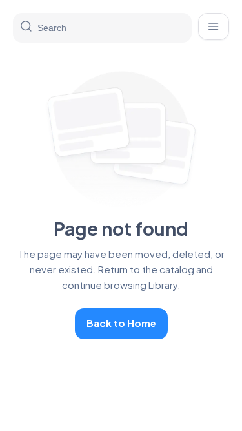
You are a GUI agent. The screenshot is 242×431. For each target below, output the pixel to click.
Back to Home (121, 323)
